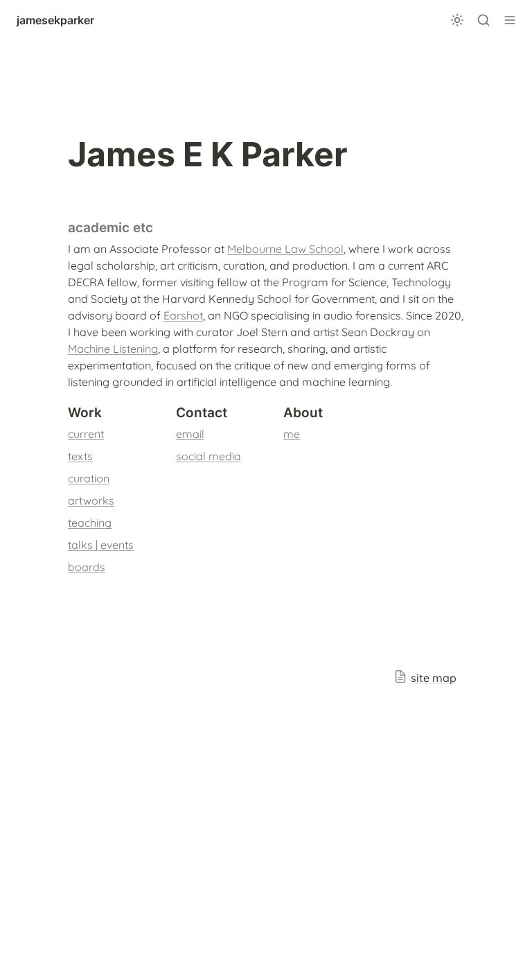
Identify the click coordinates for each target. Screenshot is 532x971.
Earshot (183, 315)
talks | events (101, 545)
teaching (90, 523)
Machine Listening (113, 349)
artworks (91, 500)
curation (88, 478)
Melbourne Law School (285, 249)
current (86, 434)
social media (208, 456)
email (190, 434)
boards (86, 567)
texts (80, 456)
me (291, 434)
